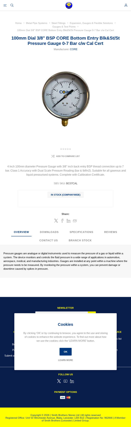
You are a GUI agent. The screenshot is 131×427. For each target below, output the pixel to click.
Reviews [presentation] (110, 232)
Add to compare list (68, 156)
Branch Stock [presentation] (80, 240)
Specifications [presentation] (81, 232)
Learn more (65, 360)
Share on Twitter (56, 221)
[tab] (21, 232)
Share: (65, 213)
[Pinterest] (72, 381)
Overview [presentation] (21, 232)
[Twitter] (59, 381)
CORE (73, 49)
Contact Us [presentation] (48, 240)
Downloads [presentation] (49, 232)
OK (65, 351)
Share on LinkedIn (69, 221)
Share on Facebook (62, 221)
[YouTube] (65, 381)
